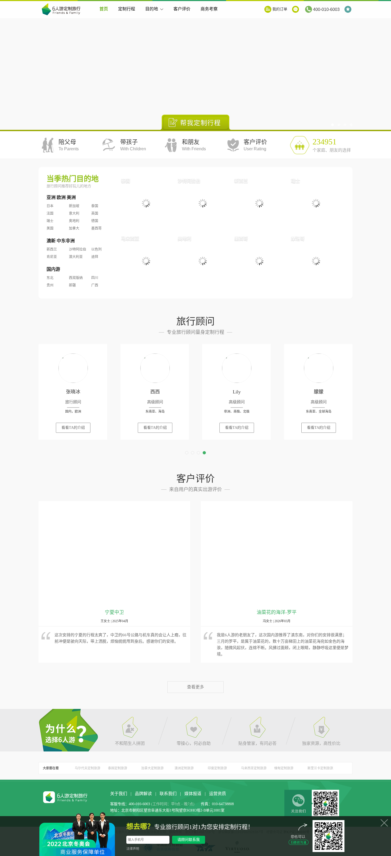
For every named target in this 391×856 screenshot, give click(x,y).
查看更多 (195, 687)
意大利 (74, 213)
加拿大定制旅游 (152, 768)
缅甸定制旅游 (283, 768)
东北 (50, 278)
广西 (94, 285)
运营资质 (217, 793)
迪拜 (94, 257)
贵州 (50, 285)
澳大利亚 (76, 257)
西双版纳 (76, 278)
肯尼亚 (52, 257)
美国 (50, 228)
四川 (94, 278)
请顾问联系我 (188, 840)
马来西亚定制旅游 (254, 768)
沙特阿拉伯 (77, 249)
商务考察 (209, 9)
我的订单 (279, 9)
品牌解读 (143, 793)
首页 (103, 9)
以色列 (96, 249)
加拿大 (74, 228)
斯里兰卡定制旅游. (320, 768)
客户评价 (181, 9)
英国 (94, 213)
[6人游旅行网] (62, 9)
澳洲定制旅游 (184, 768)
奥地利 (74, 221)
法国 (50, 213)
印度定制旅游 (217, 768)
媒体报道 (192, 793)
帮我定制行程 (195, 122)
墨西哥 (96, 228)
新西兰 (52, 249)
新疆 (72, 285)
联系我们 (168, 793)
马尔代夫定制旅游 (87, 768)
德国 (94, 221)
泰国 (94, 206)
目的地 (151, 9)
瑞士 (50, 221)
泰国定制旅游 (117, 768)
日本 (50, 206)
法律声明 (132, 849)
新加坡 (74, 206)
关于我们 (118, 793)
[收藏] (348, 9)
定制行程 (126, 9)
